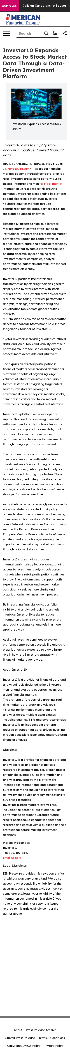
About (18, 1030)
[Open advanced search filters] (54, 33)
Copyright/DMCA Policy (23, 1046)
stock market (53, 183)
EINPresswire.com (16, 168)
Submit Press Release (20, 1038)
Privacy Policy (53, 1046)
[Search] (46, 33)
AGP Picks (9, 5)
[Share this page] (64, 33)
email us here (12, 858)
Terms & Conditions (52, 1038)
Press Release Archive (41, 1030)
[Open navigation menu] (6, 33)
